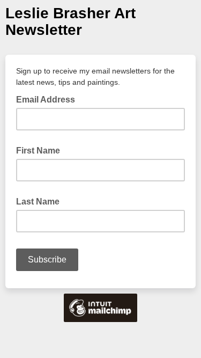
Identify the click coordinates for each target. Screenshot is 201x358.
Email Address (48, 99)
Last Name (37, 201)
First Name (38, 150)
